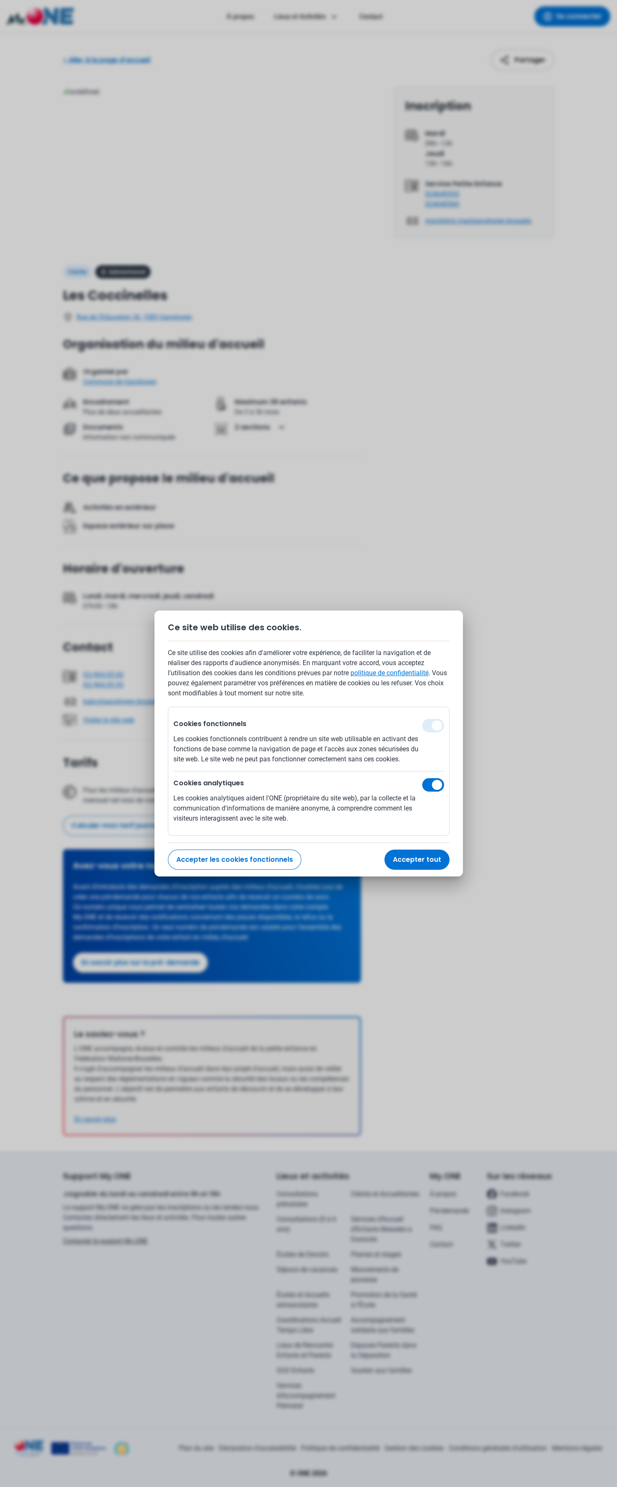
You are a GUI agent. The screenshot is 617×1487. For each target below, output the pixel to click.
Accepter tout (417, 859)
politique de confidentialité (389, 673)
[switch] (433, 785)
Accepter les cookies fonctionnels (234, 859)
